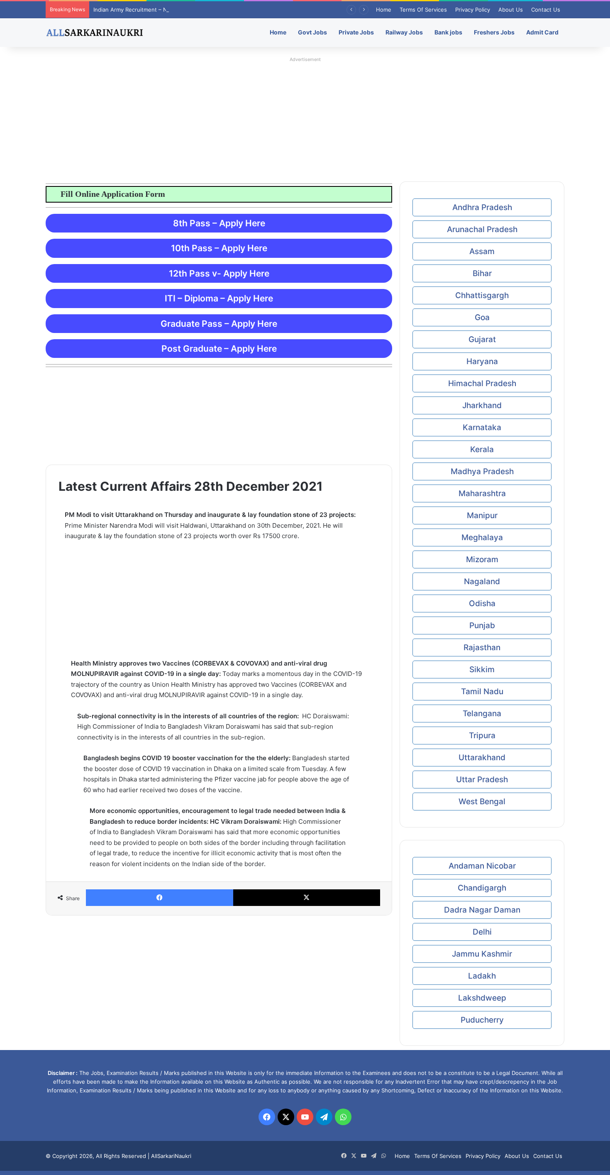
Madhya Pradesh (482, 471)
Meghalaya (482, 537)
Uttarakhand (482, 757)
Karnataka (482, 427)
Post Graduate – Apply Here (219, 348)
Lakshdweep (482, 998)
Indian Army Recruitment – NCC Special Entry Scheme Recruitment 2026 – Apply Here (204, 9)
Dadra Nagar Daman (482, 910)
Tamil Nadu (482, 691)
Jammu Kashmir (482, 954)
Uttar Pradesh (482, 779)
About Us (510, 9)
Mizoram (482, 559)
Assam (482, 251)
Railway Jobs (404, 32)
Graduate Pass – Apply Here (219, 323)
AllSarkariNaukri (171, 1156)
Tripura (482, 735)
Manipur (482, 515)
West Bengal (482, 801)
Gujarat (482, 339)
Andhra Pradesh (482, 207)
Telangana (482, 713)
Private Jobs (356, 32)
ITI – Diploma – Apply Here (219, 298)
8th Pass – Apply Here (219, 223)
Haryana (482, 361)
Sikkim (482, 669)
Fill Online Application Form (109, 193)
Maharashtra (482, 493)
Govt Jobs (312, 32)
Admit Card (542, 32)
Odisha (482, 603)
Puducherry (482, 1020)
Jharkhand (482, 405)
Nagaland (482, 581)
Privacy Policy (472, 9)
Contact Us (545, 9)
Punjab (482, 625)
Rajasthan (482, 647)
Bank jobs (448, 32)
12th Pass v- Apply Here (219, 273)
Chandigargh (482, 888)
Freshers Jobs (494, 32)
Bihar (482, 273)
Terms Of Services (423, 9)
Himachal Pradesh (482, 383)
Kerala (482, 449)
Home (383, 9)
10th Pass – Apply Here (219, 248)
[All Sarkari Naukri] (95, 32)
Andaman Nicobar (482, 866)
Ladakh (482, 976)
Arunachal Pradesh (482, 229)
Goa (482, 317)
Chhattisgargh (482, 295)
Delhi (482, 932)
